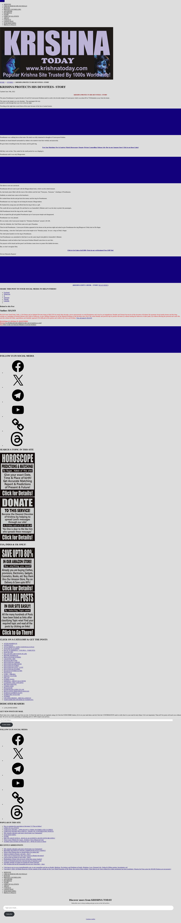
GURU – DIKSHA (10, 674)
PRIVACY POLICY (10, 25)
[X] (18, 387)
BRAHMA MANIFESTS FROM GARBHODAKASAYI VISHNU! (25, 850)
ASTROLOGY (8, 645)
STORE (6, 14)
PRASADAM (8, 688)
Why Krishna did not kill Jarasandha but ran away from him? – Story (24, 864)
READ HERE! (103, 285)
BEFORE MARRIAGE (11, 655)
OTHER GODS (9, 686)
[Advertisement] (90, 122)
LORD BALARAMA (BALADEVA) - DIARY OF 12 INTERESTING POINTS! (29, 831)
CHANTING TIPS (9, 659)
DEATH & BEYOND (10, 660)
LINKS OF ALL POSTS (11, 16)
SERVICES (7, 4)
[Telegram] (18, 402)
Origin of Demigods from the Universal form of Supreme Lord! (22, 861)
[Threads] (18, 445)
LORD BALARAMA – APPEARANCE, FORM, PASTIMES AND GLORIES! (28, 829)
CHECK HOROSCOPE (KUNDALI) (15, 6)
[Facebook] (18, 373)
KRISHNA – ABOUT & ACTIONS (15, 681)
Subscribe (9, 914)
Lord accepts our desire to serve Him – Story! (17, 857)
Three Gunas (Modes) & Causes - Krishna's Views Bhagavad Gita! (24, 840)
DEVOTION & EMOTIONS (13, 664)
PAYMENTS (8, 13)
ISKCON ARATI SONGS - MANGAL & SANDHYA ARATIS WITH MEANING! (29, 838)
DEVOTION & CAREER (12, 662)
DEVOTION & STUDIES (12, 669)
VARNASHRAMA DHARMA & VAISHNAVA (18, 700)
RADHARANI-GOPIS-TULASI (14, 689)
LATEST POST (8, 21)
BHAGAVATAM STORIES (12, 657)
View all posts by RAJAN (84, 318)
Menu (2, 1)
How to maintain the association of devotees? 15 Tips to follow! (23, 826)
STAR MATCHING (10, 23)
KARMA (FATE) (9, 679)
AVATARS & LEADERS (11, 648)
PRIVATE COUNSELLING (12, 9)
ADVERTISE (8, 11)
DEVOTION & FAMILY (11, 665)
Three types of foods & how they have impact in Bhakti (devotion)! (24, 855)
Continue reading (90, 919)
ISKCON (7, 677)
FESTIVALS (8, 672)
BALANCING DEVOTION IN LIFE (15, 654)
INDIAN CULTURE (10, 676)
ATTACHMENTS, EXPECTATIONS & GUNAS (19, 647)
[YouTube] (18, 416)
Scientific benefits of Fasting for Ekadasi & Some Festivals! (21, 862)
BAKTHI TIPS (8, 652)
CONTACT (7, 19)
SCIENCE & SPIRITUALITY (13, 693)
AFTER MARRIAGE (10, 643)
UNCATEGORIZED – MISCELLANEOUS (17, 698)
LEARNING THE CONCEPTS (13, 683)
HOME (2, 82)
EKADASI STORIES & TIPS (13, 671)
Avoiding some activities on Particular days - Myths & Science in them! (25, 841)
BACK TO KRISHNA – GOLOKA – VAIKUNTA (19, 650)
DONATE (7, 8)
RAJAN (2, 321)
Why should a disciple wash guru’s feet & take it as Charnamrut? (23, 833)
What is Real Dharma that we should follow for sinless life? (21, 852)
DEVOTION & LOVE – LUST (13, 667)
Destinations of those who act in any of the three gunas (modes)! (23, 859)
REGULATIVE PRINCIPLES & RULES (16, 691)
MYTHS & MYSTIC (10, 684)
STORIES (10, 82)
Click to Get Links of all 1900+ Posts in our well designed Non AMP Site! (90, 250)
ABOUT (6, 18)
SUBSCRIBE (6, 724)
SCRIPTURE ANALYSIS (12, 694)
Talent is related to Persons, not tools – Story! (17, 854)
